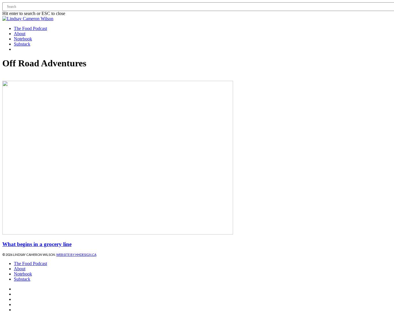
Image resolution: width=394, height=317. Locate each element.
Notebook (23, 273)
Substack (22, 279)
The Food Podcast (30, 263)
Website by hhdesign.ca (76, 254)
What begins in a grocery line (37, 244)
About (19, 268)
